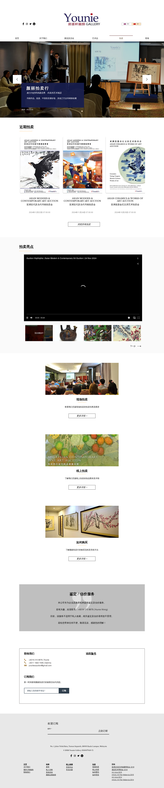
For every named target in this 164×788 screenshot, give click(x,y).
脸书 (93, 653)
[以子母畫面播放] (134, 317)
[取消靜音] (31, 317)
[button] (69, 37)
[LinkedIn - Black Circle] (34, 24)
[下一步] (146, 79)
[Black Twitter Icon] (30, 24)
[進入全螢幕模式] (138, 317)
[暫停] (27, 317)
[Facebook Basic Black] (23, 24)
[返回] (17, 79)
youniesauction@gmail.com (40, 665)
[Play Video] (68, 333)
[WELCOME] (82, 111)
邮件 (49, 728)
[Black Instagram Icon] (27, 24)
